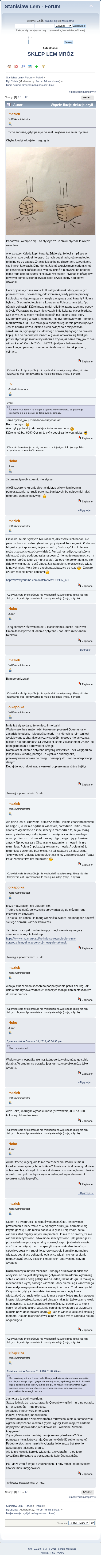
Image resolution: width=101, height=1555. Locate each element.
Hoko (12, 461)
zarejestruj (68, 20)
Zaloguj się (51, 20)
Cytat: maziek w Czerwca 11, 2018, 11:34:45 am (34, 1371)
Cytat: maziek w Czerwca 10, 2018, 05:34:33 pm (34, 1041)
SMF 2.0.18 (34, 1549)
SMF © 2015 (50, 1549)
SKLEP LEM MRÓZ (50, 54)
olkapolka (16, 707)
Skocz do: (62, 1523)
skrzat (55, 81)
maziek (14, 114)
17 (26, 97)
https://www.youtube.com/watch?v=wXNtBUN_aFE (38, 580)
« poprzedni (75, 91)
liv (10, 384)
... (23, 97)
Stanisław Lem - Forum (33, 6)
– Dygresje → (86, 510)
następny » (89, 91)
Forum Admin (43, 81)
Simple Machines (67, 1549)
